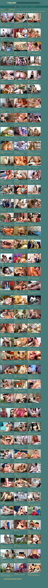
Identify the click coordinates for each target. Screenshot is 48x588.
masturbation (4, 82)
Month (10, 9)
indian (18, 83)
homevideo (12, 25)
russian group (2, 12)
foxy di (31, 83)
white (38, 68)
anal (16, 82)
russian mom (9, 11)
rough (39, 561)
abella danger (18, 183)
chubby (8, 152)
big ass (18, 82)
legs (39, 153)
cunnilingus (1, 111)
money (6, 68)
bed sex (3, 292)
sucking (6, 139)
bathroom (30, 518)
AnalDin (29, 291)
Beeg (28, 66)
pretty (33, 238)
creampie (23, 124)
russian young (23, 11)
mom (3, 97)
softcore (35, 279)
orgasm (33, 40)
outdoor (3, 210)
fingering (1, 139)
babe (5, 25)
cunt (1, 391)
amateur (3, 25)
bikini (2, 420)
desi (19, 82)
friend (2, 321)
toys (18, 252)
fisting (25, 489)
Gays (27, 6)
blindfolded (17, 224)
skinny (12, 349)
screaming (20, 462)
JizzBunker (16, 23)
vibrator (36, 97)
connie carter (32, 155)
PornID (29, 137)
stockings (15, 252)
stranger (6, 54)
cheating (33, 490)
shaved (19, 96)
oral (32, 293)
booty (6, 152)
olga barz (18, 55)
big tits (3, 251)
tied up (33, 82)
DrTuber (29, 305)
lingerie (38, 25)
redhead (1, 238)
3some (16, 124)
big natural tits (18, 321)
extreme (23, 489)
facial (34, 138)
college (3, 40)
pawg (19, 83)
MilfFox (15, 403)
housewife (25, 321)
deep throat (10, 168)
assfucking (6, 197)
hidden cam (8, 293)
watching (36, 82)
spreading (36, 322)
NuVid (1, 249)
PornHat (1, 80)
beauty (30, 96)
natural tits (9, 68)
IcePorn (1, 23)
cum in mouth (29, 561)
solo (11, 82)
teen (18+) (12, 40)
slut (4, 69)
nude (32, 197)
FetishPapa (30, 223)
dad (13, 12)
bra (18, 518)
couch (21, 124)
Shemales (32, 6)
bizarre (18, 489)
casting (32, 11)
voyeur (9, 210)
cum (31, 96)
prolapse (20, 490)
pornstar (17, 40)
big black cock (22, 196)
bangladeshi (3, 152)
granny (28, 293)
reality (23, 153)
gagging (15, 490)
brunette (7, 25)
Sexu (28, 195)
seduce (9, 335)
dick (4, 68)
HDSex (15, 51)
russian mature (36, 11)
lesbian (29, 40)
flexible (28, 322)
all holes (3, 532)
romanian (18, 562)
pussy (19, 40)
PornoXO (29, 180)
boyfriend (20, 224)
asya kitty (18, 294)
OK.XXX (29, 151)
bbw (16, 321)
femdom (18, 362)
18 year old (17, 420)
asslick (35, 224)
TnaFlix (1, 51)
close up (5, 138)
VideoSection (16, 38)
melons (1, 448)
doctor (10, 152)
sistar (11, 12)
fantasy (25, 110)
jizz (14, 182)
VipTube (1, 445)
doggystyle (21, 25)
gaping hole (37, 153)
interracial (36, 349)
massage (40, 11)
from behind (29, 68)
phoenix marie (32, 448)
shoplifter (21, 279)
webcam (26, 238)
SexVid (29, 108)
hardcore (36, 25)
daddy (44, 11)
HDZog (15, 209)
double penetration (36, 433)
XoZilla (1, 66)
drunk (5, 11)
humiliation (15, 83)
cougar (32, 25)
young (8, 12)
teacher (10, 40)
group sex (24, 125)
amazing (17, 293)
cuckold (10, 110)
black (28, 349)
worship (33, 308)
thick (17, 252)
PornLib (1, 277)
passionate (29, 139)
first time (7, 251)
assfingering (32, 224)
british (35, 125)
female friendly (5, 547)
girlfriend (18, 225)
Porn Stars (21, 6)
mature (1, 97)
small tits (9, 111)
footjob (37, 532)
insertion (17, 490)
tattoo (23, 562)
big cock (30, 53)
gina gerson (18, 27)
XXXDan (29, 23)
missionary (8, 183)
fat (11, 152)
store (37, 434)
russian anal (18, 11)
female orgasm (35, 461)
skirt (33, 251)
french (7, 547)
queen (37, 447)
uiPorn (15, 236)
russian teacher (28, 11)
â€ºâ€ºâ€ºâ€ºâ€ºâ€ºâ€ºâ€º (13, 579)
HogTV (29, 209)
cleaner (30, 251)
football (23, 546)
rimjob (33, 225)
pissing (11, 183)
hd (2, 82)
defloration (8, 138)
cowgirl (37, 182)
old (6, 97)
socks (22, 111)
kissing (15, 40)
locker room (29, 434)
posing (21, 83)
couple (19, 420)
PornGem (15, 389)
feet (2, 391)
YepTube (15, 432)
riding (34, 68)
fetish (34, 25)
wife (23, 96)
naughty (5, 97)
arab (6, 12)
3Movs (29, 502)
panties (20, 434)
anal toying (19, 124)
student (8, 54)
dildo (33, 96)
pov (5, 169)
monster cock (24, 518)
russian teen (14, 11)
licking (37, 96)
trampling (23, 138)
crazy (32, 349)
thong (34, 377)
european (24, 25)
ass (29, 125)
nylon (32, 322)
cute (8, 25)
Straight (15, 6)
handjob (36, 138)
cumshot (5, 40)
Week (13, 9)
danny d (31, 378)
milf (21, 265)
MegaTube (16, 108)
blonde (16, 25)
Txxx (1, 108)
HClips (1, 123)
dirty (29, 197)
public (11, 68)
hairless (10, 547)
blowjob (19, 25)
